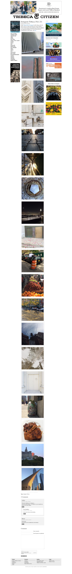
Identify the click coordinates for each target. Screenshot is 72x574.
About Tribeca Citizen (16, 560)
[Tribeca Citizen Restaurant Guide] (54, 81)
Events (12, 38)
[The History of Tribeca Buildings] (15, 72)
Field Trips (13, 39)
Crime (12, 37)
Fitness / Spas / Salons (15, 40)
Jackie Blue (35, 566)
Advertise (14, 562)
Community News (14, 34)
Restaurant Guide (40, 560)
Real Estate (13, 53)
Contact (13, 561)
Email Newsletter (28, 563)
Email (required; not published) (38, 533)
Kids (11, 44)
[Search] (56, 21)
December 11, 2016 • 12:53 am (26, 519)
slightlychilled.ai (45, 566)
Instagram (26, 562)
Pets (11, 51)
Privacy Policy (52, 561)
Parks (12, 48)
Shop (13, 564)
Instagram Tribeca (26, 494)
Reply (23, 506)
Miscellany (13, 45)
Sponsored (13, 59)
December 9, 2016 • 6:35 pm (27, 510)
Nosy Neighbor (13, 47)
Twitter (26, 560)
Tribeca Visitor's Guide (41, 562)
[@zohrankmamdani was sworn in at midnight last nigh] (53, 93)
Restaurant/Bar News (15, 54)
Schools (12, 55)
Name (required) (36, 531)
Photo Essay (13, 52)
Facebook (26, 561)
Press (13, 563)
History (12, 41)
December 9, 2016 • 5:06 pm (26, 501)
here (35, 30)
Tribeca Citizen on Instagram (28, 25)
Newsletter (13, 46)
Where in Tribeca (14, 60)
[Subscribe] (56, 39)
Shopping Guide (40, 561)
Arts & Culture (13, 33)
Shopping (12, 58)
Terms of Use (51, 560)
